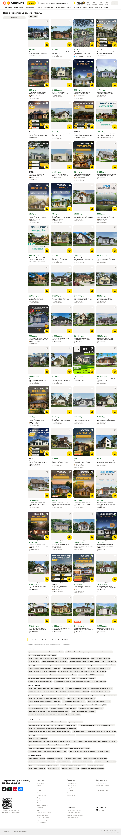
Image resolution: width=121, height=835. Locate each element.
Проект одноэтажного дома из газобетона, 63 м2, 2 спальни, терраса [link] (82, 461)
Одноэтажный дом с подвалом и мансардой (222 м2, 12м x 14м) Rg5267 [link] (60, 461)
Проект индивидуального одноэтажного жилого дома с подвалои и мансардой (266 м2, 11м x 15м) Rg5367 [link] (61, 258)
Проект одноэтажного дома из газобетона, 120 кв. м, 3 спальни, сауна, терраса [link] (37, 216)
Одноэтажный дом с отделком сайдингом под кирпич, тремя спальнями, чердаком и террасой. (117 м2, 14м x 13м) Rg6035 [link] (106, 339)
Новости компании (101, 783)
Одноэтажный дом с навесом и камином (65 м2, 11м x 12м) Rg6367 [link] (61, 175)
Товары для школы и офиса (44, 812)
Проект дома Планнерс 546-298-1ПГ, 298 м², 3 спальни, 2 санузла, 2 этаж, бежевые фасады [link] (38, 258)
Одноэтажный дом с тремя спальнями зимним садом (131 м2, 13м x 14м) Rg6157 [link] (61, 298)
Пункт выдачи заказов (102, 790)
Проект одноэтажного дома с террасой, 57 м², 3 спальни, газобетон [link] (82, 92)
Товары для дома (41, 798)
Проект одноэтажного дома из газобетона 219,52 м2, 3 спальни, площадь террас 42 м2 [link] (105, 216)
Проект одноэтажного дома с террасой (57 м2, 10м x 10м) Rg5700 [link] (37, 503)
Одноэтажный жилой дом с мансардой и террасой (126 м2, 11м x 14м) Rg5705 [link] (84, 258)
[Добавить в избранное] (47, 21)
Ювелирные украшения (43, 825)
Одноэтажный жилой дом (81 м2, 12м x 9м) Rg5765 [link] (60, 52)
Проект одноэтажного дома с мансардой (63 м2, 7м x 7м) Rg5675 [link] (83, 216)
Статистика (7, 831)
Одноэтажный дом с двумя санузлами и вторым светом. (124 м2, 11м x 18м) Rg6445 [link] (83, 419)
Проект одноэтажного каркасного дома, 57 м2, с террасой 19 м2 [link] (38, 92)
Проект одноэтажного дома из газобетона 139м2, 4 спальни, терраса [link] (105, 545)
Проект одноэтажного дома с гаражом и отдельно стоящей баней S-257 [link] (38, 52)
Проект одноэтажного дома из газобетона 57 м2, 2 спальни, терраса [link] (82, 175)
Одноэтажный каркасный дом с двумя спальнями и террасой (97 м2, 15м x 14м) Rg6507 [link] (105, 629)
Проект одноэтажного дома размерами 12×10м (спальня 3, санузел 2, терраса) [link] (105, 92)
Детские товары (41, 822)
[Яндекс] (117, 832)
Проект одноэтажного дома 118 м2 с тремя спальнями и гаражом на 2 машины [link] (106, 52)
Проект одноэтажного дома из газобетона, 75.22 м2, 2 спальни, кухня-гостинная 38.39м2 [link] (60, 503)
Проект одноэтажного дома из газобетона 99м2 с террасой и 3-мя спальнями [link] (61, 216)
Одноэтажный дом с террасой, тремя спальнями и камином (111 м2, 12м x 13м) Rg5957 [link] (38, 629)
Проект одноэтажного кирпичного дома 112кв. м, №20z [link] (83, 379)
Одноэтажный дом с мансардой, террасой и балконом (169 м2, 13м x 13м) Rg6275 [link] (106, 461)
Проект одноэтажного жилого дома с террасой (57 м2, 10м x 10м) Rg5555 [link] (106, 175)
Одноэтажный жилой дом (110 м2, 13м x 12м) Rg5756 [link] (106, 379)
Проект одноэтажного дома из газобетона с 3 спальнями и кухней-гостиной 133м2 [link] (38, 134)
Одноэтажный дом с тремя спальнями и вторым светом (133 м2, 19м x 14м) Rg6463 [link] (83, 545)
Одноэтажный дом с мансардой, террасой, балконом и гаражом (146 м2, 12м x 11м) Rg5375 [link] (61, 379)
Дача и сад (40, 807)
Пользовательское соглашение (21, 831)
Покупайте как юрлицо (73, 788)
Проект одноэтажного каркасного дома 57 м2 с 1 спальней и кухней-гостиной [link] (83, 134)
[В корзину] (46, 44)
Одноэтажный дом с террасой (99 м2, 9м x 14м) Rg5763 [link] (61, 629)
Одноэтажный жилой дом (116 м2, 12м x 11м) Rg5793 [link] (61, 339)
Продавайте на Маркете (73, 812)
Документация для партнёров (75, 815)
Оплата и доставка (72, 785)
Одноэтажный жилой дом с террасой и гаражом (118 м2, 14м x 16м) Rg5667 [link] (83, 298)
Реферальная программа (102, 785)
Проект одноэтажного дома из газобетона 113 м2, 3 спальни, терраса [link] (37, 419)
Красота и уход (41, 802)
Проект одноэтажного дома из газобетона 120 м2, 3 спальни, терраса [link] (82, 503)
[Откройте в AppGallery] (15, 791)
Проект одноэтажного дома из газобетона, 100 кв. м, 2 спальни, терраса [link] (105, 503)
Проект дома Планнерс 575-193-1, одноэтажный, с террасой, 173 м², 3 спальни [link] (106, 134)
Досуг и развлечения (42, 783)
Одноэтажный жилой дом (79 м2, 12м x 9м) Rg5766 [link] (60, 545)
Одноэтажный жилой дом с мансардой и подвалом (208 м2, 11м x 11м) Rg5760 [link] (106, 419)
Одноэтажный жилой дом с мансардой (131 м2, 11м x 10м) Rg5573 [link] (82, 339)
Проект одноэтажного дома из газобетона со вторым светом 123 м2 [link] (38, 461)
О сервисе (70, 790)
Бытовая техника (41, 788)
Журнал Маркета (71, 795)
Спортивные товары (42, 815)
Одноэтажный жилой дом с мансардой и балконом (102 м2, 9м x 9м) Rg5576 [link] (61, 92)
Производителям (100, 788)
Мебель (39, 785)
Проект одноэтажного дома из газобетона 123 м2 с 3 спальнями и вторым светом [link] (61, 587)
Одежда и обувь (41, 795)
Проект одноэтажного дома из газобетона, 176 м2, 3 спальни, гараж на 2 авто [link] (82, 587)
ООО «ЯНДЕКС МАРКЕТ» (112, 830)
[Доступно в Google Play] (9, 791)
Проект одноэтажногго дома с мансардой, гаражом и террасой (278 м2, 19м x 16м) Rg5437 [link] (37, 379)
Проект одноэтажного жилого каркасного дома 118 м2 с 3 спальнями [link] (37, 175)
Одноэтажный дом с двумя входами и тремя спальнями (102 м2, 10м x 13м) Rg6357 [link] (106, 258)
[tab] (8, 8)
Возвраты (69, 793)
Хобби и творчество (42, 805)
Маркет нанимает (101, 793)
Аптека (39, 800)
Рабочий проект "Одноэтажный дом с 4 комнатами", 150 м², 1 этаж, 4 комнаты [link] (84, 52)
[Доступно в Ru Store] (20, 791)
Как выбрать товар (72, 783)
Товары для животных (43, 817)
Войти (114, 3)
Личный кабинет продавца (74, 810)
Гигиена (39, 790)
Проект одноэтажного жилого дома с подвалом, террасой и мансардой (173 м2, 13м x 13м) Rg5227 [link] (61, 419)
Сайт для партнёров (72, 817)
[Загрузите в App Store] (4, 791)
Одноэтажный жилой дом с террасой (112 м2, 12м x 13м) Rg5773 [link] (83, 629)
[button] (33, 16)
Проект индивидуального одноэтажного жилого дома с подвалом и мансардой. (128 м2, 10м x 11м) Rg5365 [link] (38, 298)
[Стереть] (72, 3)
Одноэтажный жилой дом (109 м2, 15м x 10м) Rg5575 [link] (61, 134)
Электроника (40, 793)
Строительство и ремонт (43, 820)
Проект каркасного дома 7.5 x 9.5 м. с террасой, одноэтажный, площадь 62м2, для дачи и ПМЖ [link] (38, 339)
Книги (38, 810)
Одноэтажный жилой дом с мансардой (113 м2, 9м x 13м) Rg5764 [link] (104, 298)
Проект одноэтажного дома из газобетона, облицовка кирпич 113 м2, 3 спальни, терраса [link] (38, 545)
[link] (45, 652)
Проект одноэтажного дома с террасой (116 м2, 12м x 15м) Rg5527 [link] (106, 587)
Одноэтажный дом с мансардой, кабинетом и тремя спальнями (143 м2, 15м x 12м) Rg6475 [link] (38, 587)
